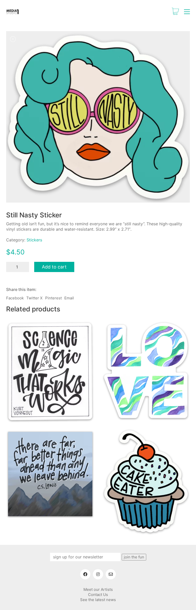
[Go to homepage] (12, 11)
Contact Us (98, 594)
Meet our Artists (98, 589)
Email (69, 298)
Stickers (34, 239)
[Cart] (175, 11)
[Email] (111, 574)
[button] (187, 11)
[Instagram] (98, 574)
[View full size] (13, 39)
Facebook (15, 298)
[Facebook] (85, 574)
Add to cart (54, 266)
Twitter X (34, 298)
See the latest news (98, 599)
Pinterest (53, 298)
